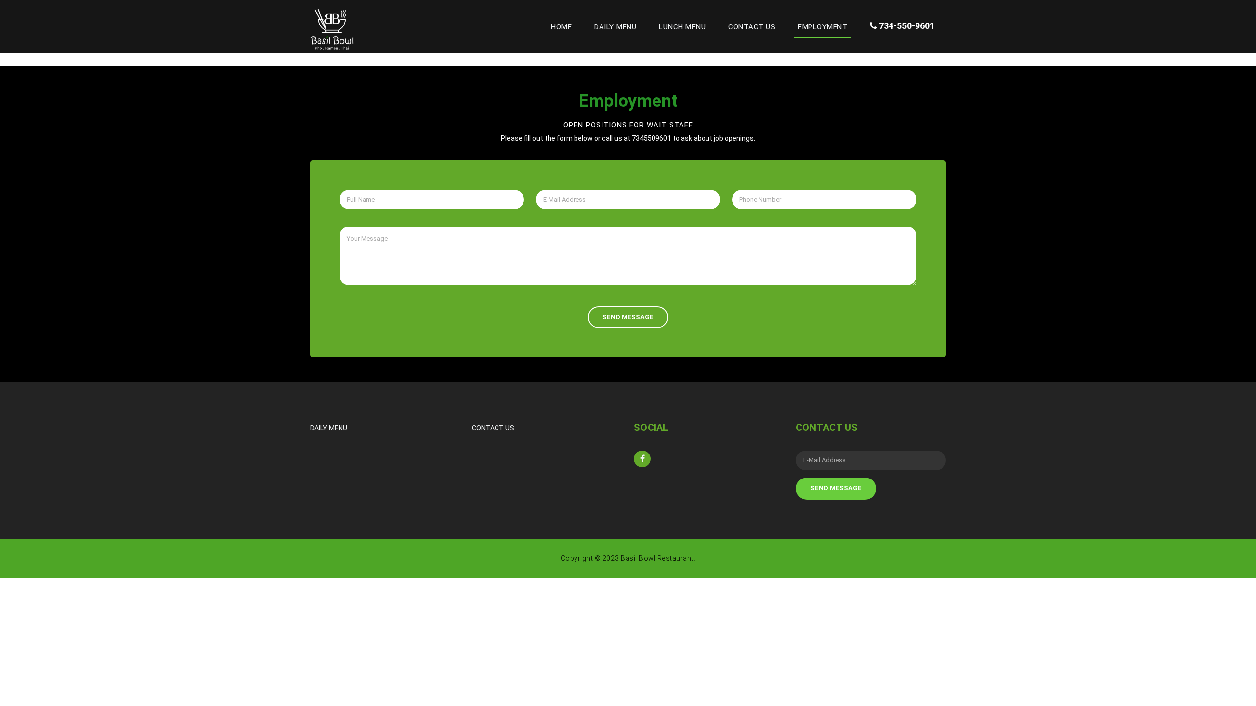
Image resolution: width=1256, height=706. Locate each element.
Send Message (628, 317)
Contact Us (751, 27)
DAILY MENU (615, 27)
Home (563, 27)
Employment (822, 27)
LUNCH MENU (682, 27)
